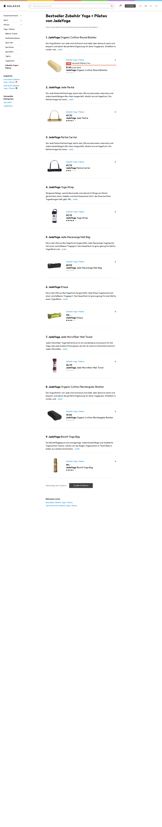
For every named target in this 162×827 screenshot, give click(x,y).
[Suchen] (30, 6)
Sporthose (9, 47)
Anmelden (130, 6)
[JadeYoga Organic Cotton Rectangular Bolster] (81, 415)
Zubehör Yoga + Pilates (12, 66)
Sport (6, 20)
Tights (7, 56)
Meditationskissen (12, 38)
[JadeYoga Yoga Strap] (81, 216)
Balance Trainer (11, 34)
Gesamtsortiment (11, 16)
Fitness (6, 25)
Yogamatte (9, 61)
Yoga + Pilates (9, 29)
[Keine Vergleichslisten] (145, 6)
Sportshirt (9, 52)
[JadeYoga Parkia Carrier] (81, 166)
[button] (99, 27)
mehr (60, 49)
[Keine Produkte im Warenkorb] (156, 6)
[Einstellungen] (120, 6)
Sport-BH (9, 43)
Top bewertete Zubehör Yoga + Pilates (61, 506)
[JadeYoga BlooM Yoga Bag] (81, 465)
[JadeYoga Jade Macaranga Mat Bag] (81, 265)
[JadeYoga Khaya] (81, 315)
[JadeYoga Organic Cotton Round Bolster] (81, 66)
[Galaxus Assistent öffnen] (140, 6)
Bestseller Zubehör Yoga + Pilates (59, 502)
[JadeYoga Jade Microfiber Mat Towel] (81, 365)
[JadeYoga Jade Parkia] (81, 116)
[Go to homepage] (12, 6)
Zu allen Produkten (81, 485)
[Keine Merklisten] (151, 6)
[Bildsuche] (111, 6)
